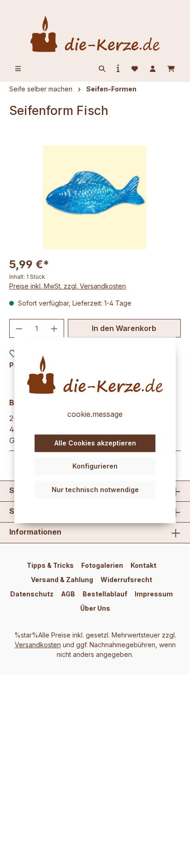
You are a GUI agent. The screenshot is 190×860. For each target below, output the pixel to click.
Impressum (154, 594)
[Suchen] (102, 69)
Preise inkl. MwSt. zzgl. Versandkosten (67, 286)
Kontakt (143, 565)
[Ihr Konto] (152, 69)
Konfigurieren (95, 466)
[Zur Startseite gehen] (95, 34)
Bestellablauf (105, 594)
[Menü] (18, 69)
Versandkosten (38, 645)
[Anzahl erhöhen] (54, 328)
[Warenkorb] (171, 69)
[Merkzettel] (134, 69)
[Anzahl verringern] (19, 328)
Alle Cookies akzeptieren (95, 443)
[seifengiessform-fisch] (95, 197)
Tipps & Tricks (50, 565)
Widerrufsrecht (126, 579)
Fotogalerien (102, 565)
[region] (95, 197)
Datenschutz (31, 594)
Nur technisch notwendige (95, 489)
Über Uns (95, 608)
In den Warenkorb (124, 328)
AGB (68, 594)
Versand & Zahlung (62, 579)
